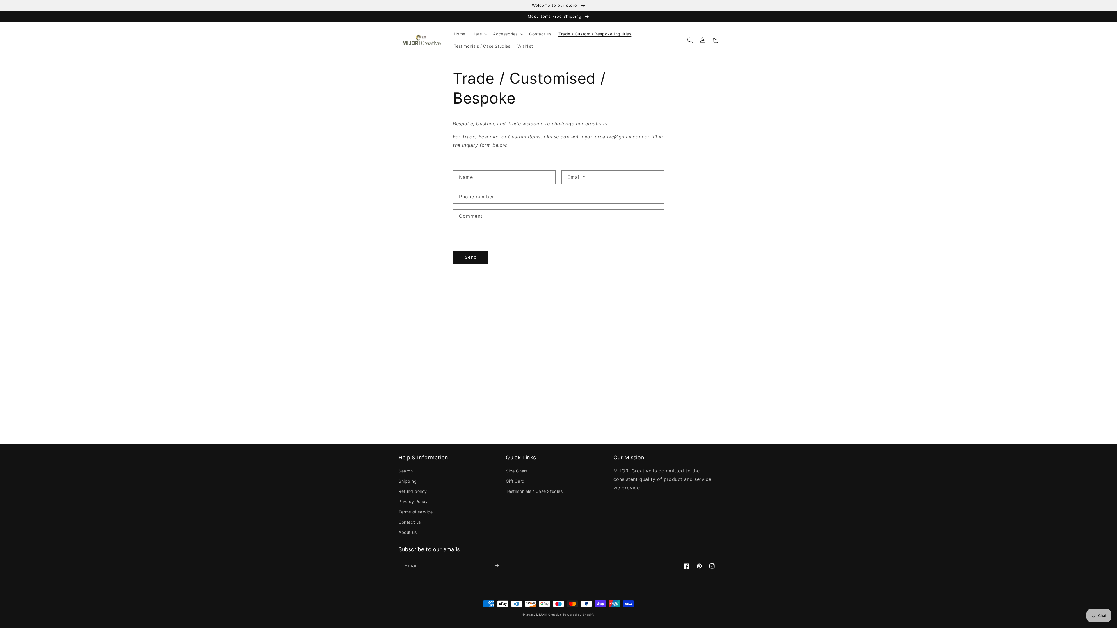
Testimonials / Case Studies (534, 491)
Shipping (408, 481)
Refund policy (413, 491)
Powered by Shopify (579, 614)
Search (406, 470)
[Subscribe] (496, 565)
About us (408, 532)
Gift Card (515, 481)
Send (471, 257)
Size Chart (516, 470)
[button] (479, 34)
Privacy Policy (413, 501)
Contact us (410, 522)
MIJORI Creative (549, 614)
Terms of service (416, 511)
